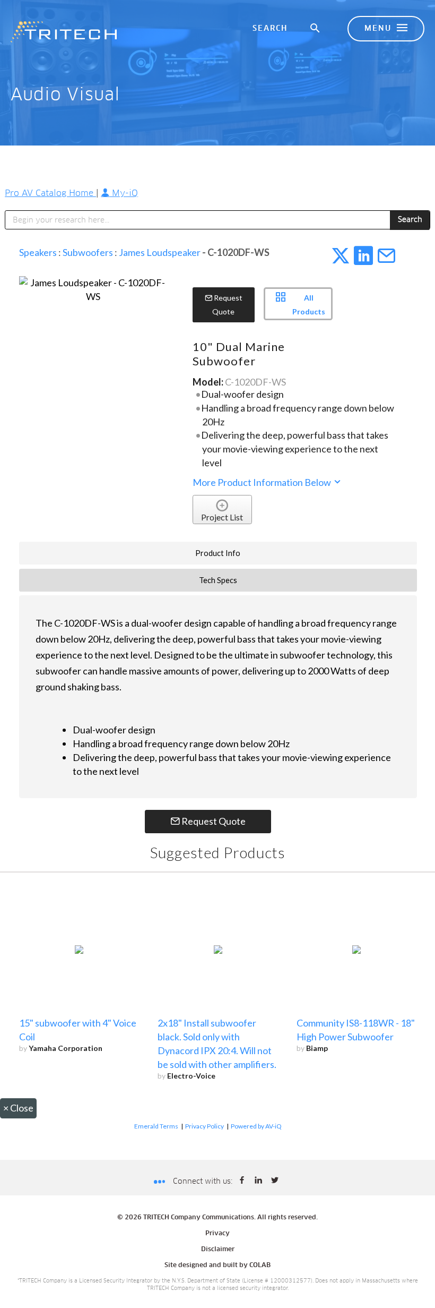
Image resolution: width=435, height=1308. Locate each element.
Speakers (38, 252)
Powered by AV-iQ (256, 1126)
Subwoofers (88, 252)
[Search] (315, 28)
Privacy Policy (204, 1126)
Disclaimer (217, 1249)
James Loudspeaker (160, 252)
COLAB (260, 1265)
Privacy (217, 1233)
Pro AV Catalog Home (50, 193)
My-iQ (123, 193)
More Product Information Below (263, 482)
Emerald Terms (156, 1126)
